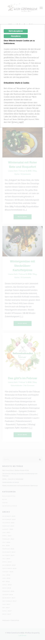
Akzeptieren (16, 36)
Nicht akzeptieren (16, 31)
